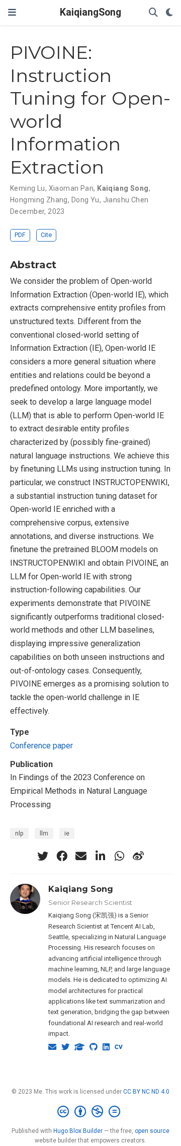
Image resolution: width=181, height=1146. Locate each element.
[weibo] (138, 856)
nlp (19, 833)
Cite (46, 235)
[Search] (153, 13)
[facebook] (61, 856)
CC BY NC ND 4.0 (146, 1091)
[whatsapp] (119, 856)
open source (152, 1130)
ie (66, 833)
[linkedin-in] (100, 856)
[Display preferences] (169, 13)
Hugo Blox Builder (78, 1130)
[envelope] (80, 856)
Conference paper (41, 745)
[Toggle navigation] (12, 12)
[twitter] (42, 856)
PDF (20, 235)
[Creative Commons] (90, 1111)
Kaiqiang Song (80, 889)
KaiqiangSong (90, 12)
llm (44, 833)
